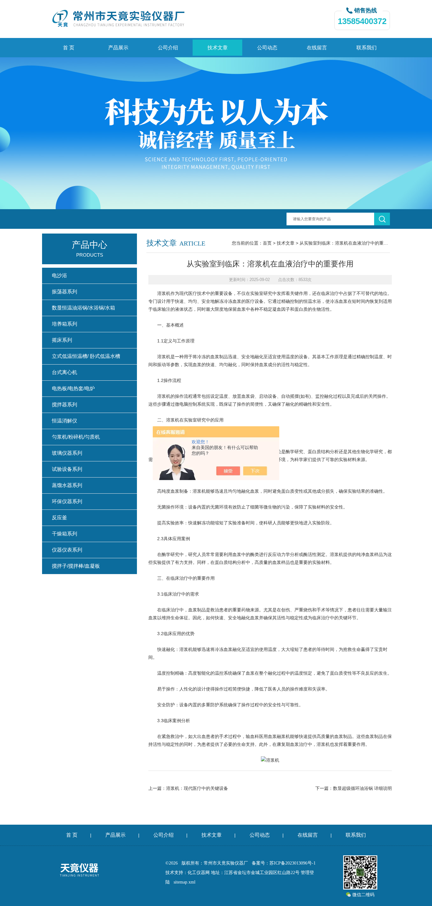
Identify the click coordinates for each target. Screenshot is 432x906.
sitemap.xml (184, 882)
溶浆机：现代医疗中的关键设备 (197, 788)
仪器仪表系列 (67, 550)
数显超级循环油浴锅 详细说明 (362, 788)
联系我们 (366, 47)
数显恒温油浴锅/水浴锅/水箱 (83, 307)
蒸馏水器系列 (67, 485)
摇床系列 (62, 340)
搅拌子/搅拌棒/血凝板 (76, 566)
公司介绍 (168, 47)
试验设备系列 (67, 469)
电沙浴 (59, 275)
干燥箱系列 (64, 533)
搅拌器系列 (64, 404)
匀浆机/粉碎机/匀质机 (76, 437)
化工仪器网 (199, 872)
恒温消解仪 (64, 420)
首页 (267, 243)
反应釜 (59, 517)
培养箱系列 (64, 324)
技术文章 (217, 47)
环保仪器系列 (67, 501)
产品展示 (118, 47)
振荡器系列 (64, 291)
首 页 (68, 47)
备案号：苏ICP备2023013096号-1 (284, 863)
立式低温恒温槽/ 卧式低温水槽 (86, 356)
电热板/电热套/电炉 (73, 388)
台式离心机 (64, 372)
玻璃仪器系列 (67, 453)
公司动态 (267, 47)
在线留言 (317, 47)
